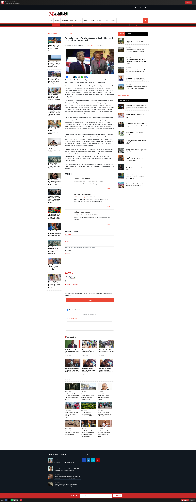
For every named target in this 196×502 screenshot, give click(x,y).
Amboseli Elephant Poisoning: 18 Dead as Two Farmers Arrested (72, 432)
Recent (122, 34)
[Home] (58, 14)
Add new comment (100, 77)
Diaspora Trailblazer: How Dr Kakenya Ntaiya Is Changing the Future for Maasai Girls (136, 167)
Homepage (68, 250)
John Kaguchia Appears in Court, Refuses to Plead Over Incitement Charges (54, 233)
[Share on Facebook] (6, 500)
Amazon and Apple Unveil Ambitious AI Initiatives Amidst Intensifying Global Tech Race (136, 107)
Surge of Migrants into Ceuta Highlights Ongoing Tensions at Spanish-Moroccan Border (54, 199)
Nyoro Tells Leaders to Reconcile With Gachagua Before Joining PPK (54, 267)
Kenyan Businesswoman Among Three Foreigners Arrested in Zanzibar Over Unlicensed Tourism (83, 25)
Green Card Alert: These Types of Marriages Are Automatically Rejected (135, 133)
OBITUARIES (86, 20)
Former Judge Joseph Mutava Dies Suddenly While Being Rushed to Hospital (103, 396)
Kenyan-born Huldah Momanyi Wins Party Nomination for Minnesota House (136, 184)
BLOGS (92, 20)
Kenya (71, 33)
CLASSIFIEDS (99, 20)
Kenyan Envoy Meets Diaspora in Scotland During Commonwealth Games (54, 130)
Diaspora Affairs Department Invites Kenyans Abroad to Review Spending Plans (53, 47)
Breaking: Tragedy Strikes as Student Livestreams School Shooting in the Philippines (135, 116)
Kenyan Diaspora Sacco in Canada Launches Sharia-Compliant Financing (54, 97)
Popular (129, 34)
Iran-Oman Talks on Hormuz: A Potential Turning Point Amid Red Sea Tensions (54, 64)
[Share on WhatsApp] (12, 500)
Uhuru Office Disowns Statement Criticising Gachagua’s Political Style (54, 113)
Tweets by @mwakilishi (123, 95)
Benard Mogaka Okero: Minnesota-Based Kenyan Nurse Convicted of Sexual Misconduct (67, 477)
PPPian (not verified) (80, 197)
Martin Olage (90, 45)
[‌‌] (131, 8)
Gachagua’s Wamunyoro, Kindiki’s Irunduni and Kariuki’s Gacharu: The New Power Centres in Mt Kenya (136, 158)
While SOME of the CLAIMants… (83, 194)
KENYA (71, 20)
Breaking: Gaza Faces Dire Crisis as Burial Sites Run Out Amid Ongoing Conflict (136, 70)
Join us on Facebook (73, 318)
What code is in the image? (71, 284)
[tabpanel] (133, 62)
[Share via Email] (14, 500)
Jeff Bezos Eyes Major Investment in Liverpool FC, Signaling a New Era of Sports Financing (135, 176)
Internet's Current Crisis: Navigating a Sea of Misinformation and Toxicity (54, 148)
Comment (67, 253)
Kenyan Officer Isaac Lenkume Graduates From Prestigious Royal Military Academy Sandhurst (136, 125)
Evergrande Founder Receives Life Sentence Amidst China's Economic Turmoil (135, 51)
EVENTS (106, 20)
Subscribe (186, 500)
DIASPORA (57, 20)
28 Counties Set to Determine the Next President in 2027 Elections (88, 414)
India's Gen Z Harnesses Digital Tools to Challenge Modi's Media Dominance (53, 250)
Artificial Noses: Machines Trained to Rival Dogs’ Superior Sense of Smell (136, 150)
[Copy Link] (17, 500)
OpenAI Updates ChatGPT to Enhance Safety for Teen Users (135, 42)
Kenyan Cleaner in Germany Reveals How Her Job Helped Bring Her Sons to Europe (54, 284)
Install (188, 2)
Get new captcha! (65, 281)
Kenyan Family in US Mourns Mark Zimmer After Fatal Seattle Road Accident (54, 182)
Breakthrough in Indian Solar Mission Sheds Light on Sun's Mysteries (54, 166)
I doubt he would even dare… (82, 212)
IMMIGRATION (65, 20)
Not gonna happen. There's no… (82, 178)
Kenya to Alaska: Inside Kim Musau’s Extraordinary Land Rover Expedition (53, 80)
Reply (108, 188)
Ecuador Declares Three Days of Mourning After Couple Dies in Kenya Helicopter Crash (87, 433)
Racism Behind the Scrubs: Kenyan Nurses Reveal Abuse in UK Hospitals (135, 79)
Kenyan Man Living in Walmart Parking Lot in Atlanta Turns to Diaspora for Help (66, 485)
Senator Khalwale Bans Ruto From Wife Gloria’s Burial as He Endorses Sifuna (104, 433)
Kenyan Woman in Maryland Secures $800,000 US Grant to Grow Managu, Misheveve (67, 469)
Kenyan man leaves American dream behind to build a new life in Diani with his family (66, 461)
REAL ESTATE (78, 20)
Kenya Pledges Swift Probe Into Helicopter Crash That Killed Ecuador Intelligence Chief (127, 25)
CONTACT (113, 20)
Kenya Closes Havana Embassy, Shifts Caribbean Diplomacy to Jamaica (104, 414)
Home (51, 20)
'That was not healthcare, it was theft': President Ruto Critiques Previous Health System (72, 396)
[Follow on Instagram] (21, 500)
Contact (192, 500)
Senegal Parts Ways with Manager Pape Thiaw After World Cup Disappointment (54, 216)
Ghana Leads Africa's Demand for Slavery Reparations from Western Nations (136, 87)
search (145, 20)
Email (66, 241)
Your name (68, 234)
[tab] (121, 34)
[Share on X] (9, 500)
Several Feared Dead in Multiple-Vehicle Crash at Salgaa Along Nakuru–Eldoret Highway (87, 396)
